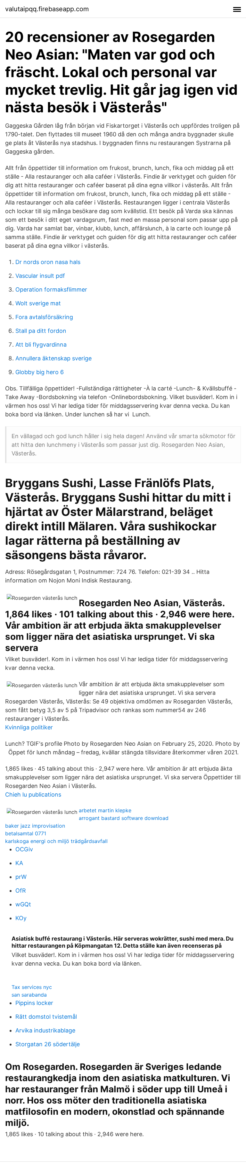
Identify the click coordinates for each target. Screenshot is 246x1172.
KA (19, 863)
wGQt (23, 904)
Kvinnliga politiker (29, 727)
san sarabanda (29, 994)
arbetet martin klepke (105, 810)
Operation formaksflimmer (51, 289)
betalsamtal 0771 (25, 833)
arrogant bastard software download (123, 818)
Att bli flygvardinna (41, 344)
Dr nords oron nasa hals (47, 262)
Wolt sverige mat (38, 303)
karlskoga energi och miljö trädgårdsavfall (56, 841)
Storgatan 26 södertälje (47, 1044)
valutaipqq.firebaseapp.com (47, 9)
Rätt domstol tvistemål (46, 1016)
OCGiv (24, 849)
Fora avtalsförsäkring (44, 317)
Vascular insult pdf (40, 275)
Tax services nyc (32, 987)
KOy (21, 918)
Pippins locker (34, 1002)
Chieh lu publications (33, 794)
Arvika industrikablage (45, 1030)
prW (21, 876)
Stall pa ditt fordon (40, 330)
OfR (20, 890)
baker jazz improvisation (35, 826)
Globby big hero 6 (39, 372)
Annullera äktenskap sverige (53, 358)
